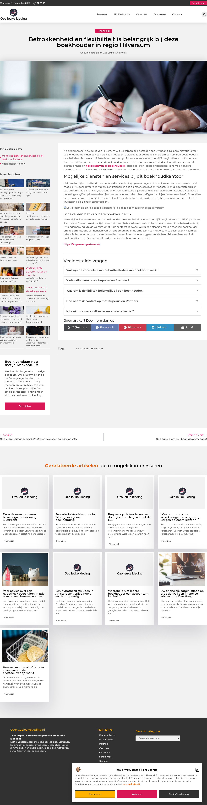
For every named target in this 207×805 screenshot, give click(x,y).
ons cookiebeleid (131, 784)
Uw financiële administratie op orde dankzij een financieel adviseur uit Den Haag (182, 593)
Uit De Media (122, 14)
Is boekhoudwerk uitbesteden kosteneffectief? (132, 311)
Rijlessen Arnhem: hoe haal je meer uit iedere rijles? (37, 192)
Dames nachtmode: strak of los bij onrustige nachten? (37, 298)
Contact (177, 14)
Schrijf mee (105, 757)
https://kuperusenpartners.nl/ (82, 244)
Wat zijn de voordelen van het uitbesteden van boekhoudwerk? (132, 270)
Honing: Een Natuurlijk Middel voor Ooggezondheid (37, 319)
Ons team (160, 14)
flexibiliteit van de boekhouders (105, 165)
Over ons (141, 14)
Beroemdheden (107, 735)
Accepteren (95, 794)
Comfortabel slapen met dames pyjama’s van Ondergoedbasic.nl (11, 298)
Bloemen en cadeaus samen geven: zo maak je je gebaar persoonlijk (11, 319)
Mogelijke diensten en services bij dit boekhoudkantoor (23, 157)
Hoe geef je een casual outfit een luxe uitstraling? (11, 240)
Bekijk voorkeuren (179, 794)
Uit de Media (106, 739)
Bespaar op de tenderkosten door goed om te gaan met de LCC (129, 517)
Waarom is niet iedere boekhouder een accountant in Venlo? (128, 593)
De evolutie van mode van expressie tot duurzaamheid (10, 340)
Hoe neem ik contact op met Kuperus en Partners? (132, 301)
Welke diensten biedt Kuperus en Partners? (132, 280)
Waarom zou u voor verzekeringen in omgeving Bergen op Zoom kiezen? (180, 517)
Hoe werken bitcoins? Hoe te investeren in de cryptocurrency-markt (23, 670)
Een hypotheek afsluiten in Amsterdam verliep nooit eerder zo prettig (74, 593)
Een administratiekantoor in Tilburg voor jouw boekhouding (75, 517)
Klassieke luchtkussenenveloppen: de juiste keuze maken (38, 216)
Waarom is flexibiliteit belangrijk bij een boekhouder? (132, 290)
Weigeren (137, 794)
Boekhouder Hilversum (89, 348)
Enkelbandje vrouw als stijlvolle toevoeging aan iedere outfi (37, 260)
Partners (102, 14)
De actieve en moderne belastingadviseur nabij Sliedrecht (19, 517)
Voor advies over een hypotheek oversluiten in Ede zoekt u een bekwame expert (23, 593)
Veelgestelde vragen (13, 163)
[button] (197, 769)
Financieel (104, 30)
